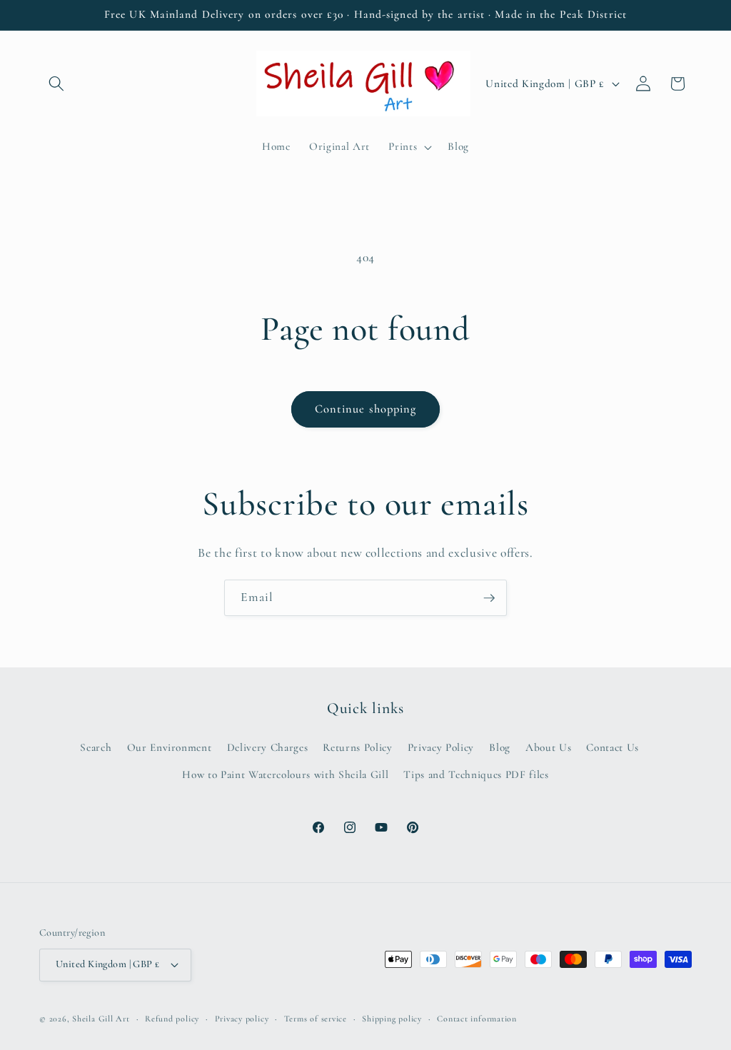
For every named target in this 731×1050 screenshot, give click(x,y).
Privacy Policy (441, 747)
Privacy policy (242, 1019)
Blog (499, 747)
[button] (56, 83)
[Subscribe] (489, 598)
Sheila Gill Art (101, 1019)
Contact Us (612, 747)
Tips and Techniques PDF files (475, 774)
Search (95, 747)
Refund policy (172, 1019)
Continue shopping (366, 409)
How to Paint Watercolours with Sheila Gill (285, 774)
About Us (548, 747)
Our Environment (169, 747)
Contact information (477, 1019)
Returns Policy (357, 747)
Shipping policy (392, 1019)
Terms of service (315, 1019)
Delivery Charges (267, 747)
